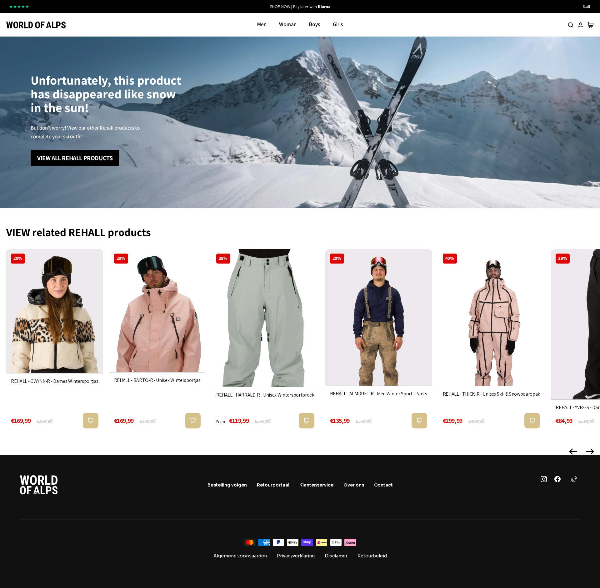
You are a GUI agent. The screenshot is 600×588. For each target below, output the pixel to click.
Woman (288, 24)
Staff (586, 6)
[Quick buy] (90, 420)
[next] (385, 6)
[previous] (215, 6)
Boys (314, 24)
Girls (338, 24)
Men (262, 24)
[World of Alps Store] (36, 25)
